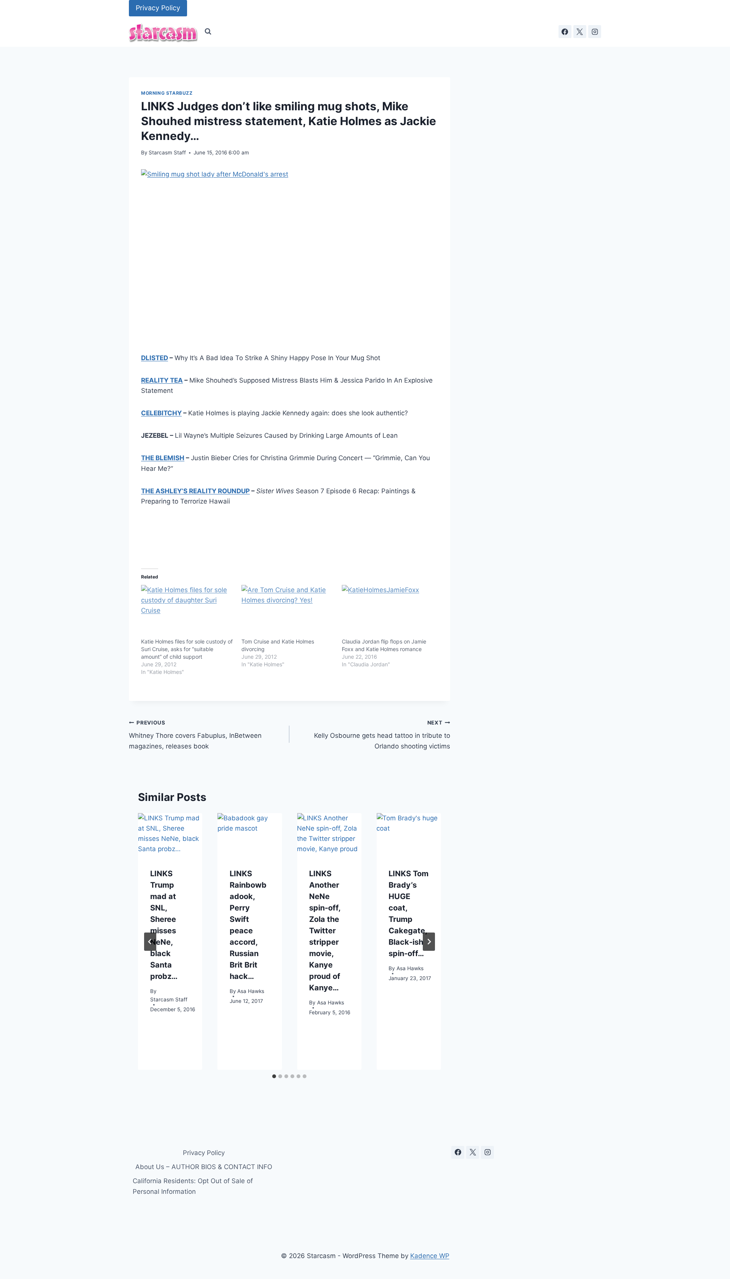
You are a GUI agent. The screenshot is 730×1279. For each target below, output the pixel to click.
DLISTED (154, 358)
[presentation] (170, 834)
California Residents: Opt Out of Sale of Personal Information (193, 1186)
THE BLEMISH (162, 458)
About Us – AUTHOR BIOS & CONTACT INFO (203, 1167)
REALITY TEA (162, 380)
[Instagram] (594, 31)
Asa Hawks (250, 991)
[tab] (274, 1076)
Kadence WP (429, 1256)
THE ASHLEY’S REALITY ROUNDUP (195, 491)
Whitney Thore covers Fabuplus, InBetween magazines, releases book (195, 735)
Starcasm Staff (167, 152)
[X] (579, 31)
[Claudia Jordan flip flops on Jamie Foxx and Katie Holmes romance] (388, 611)
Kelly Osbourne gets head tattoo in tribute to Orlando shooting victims (382, 735)
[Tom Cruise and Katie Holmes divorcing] (287, 611)
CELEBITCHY (161, 413)
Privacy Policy (158, 8)
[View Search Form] (208, 31)
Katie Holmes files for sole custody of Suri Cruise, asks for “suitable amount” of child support (187, 649)
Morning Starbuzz (167, 93)
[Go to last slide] (150, 942)
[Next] (429, 942)
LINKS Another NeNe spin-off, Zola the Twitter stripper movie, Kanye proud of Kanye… (324, 931)
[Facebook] (565, 31)
